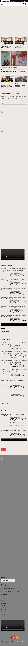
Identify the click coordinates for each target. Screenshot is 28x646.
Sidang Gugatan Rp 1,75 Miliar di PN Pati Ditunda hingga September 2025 (20, 46)
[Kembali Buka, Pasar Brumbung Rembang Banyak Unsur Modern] (14, 415)
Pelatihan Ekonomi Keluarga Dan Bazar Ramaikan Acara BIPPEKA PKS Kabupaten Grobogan (20, 85)
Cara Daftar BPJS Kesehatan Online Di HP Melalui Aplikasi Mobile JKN (17, 550)
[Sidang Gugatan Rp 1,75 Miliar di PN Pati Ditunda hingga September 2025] (21, 40)
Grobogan (10, 67)
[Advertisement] (14, 21)
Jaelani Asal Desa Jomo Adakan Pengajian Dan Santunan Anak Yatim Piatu (18, 302)
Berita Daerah (4, 67)
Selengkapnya (13, 324)
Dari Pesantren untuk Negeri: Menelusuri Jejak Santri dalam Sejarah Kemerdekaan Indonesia (18, 396)
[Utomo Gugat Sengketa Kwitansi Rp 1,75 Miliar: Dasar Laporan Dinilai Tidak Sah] (7, 40)
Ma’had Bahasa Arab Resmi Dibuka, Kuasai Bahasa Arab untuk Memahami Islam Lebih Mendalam (13, 71)
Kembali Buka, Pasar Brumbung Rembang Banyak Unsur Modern (18, 419)
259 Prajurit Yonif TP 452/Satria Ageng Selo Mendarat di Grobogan (18, 284)
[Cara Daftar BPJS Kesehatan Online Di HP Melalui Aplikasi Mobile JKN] (14, 546)
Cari (2, 559)
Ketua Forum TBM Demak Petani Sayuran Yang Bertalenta (18, 541)
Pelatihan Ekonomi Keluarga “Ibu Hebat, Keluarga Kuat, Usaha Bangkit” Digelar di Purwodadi (18, 356)
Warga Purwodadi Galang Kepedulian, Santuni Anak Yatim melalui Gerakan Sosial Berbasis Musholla (18, 275)
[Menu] (2, 4)
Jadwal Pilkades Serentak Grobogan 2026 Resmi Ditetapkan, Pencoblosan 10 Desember (17, 311)
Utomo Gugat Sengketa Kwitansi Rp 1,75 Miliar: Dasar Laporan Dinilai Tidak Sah (6, 46)
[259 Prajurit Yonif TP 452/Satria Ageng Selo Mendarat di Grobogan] (14, 280)
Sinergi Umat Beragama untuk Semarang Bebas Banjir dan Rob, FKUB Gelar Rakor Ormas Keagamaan (7, 85)
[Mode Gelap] (23, 4)
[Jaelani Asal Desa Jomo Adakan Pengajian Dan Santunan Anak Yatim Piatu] (14, 298)
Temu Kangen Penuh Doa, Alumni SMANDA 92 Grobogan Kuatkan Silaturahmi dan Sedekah (17, 293)
